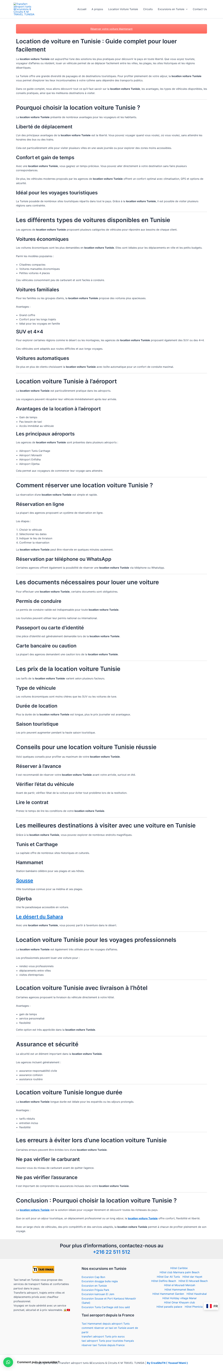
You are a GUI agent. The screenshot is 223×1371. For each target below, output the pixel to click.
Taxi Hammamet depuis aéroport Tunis (106, 1323)
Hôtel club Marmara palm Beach (179, 1272)
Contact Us (200, 9)
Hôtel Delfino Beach (163, 1281)
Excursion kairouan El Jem (98, 1294)
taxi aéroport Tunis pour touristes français (108, 1340)
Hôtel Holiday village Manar (179, 1298)
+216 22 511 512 (111, 1252)
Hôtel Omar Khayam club (179, 1302)
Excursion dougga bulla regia (100, 1281)
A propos (97, 9)
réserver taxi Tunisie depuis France (103, 1345)
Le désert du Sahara (39, 917)
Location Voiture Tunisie (123, 9)
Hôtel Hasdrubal (197, 1293)
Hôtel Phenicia (194, 1306)
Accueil (81, 9)
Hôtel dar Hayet (192, 1276)
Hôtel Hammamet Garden (168, 1293)
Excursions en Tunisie (171, 9)
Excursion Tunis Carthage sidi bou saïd (106, 1307)
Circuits (148, 9)
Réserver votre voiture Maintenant (111, 28)
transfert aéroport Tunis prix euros (103, 1336)
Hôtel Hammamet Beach (180, 1289)
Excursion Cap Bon (93, 1277)
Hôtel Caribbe (179, 1268)
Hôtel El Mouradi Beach (193, 1281)
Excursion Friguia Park (95, 1289)
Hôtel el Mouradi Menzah (179, 1285)
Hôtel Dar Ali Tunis (168, 1276)
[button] (186, 9)
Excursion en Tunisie (94, 1285)
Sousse (24, 880)
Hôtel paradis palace (169, 1306)
